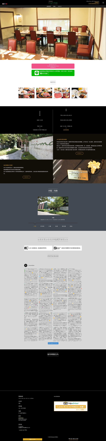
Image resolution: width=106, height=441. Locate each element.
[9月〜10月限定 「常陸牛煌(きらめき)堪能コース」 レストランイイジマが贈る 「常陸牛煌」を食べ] (75, 334)
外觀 (35, 226)
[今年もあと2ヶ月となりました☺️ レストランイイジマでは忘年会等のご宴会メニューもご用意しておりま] (46, 275)
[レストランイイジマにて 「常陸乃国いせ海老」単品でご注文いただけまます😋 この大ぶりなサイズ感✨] (75, 290)
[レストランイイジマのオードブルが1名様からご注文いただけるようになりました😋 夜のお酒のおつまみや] (31, 305)
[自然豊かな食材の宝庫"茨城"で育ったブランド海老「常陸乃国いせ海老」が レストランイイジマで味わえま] (31, 319)
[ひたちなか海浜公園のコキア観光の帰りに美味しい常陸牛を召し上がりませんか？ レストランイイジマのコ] (46, 290)
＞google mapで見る (23, 430)
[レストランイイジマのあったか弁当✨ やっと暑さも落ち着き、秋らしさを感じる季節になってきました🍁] (46, 305)
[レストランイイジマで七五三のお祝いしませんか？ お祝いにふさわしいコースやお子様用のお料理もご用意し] (60, 290)
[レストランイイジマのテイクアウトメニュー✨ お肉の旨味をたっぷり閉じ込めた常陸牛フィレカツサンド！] (60, 319)
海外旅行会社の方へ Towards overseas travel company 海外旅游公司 (53, 66)
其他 (71, 226)
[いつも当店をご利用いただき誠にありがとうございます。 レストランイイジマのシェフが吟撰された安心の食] (31, 290)
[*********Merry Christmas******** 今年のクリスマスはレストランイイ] (75, 275)
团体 (54, 6)
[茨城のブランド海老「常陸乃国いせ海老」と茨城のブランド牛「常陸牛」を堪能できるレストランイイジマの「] (60, 334)
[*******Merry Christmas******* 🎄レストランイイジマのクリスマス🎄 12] (31, 275)
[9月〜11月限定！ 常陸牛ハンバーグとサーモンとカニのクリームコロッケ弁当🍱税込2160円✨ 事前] (60, 305)
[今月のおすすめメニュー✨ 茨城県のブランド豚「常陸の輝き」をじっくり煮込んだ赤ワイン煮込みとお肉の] (46, 319)
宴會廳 (64, 226)
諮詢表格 (66, 130)
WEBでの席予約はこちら (94, 3)
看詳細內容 (79, 153)
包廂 (56, 226)
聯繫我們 (97, 2)
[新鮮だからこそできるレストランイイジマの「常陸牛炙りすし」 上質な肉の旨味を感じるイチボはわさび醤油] (46, 334)
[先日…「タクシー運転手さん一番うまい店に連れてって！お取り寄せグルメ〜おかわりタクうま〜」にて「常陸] (60, 275)
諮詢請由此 (21, 417)
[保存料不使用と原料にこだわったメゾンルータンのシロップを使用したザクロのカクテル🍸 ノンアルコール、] (75, 305)
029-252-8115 (74, 439)
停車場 (42, 226)
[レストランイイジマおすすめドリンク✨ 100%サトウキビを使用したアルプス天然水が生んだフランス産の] (31, 334)
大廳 (50, 226)
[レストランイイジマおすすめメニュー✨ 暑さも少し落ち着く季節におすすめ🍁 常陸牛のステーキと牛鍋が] (75, 319)
